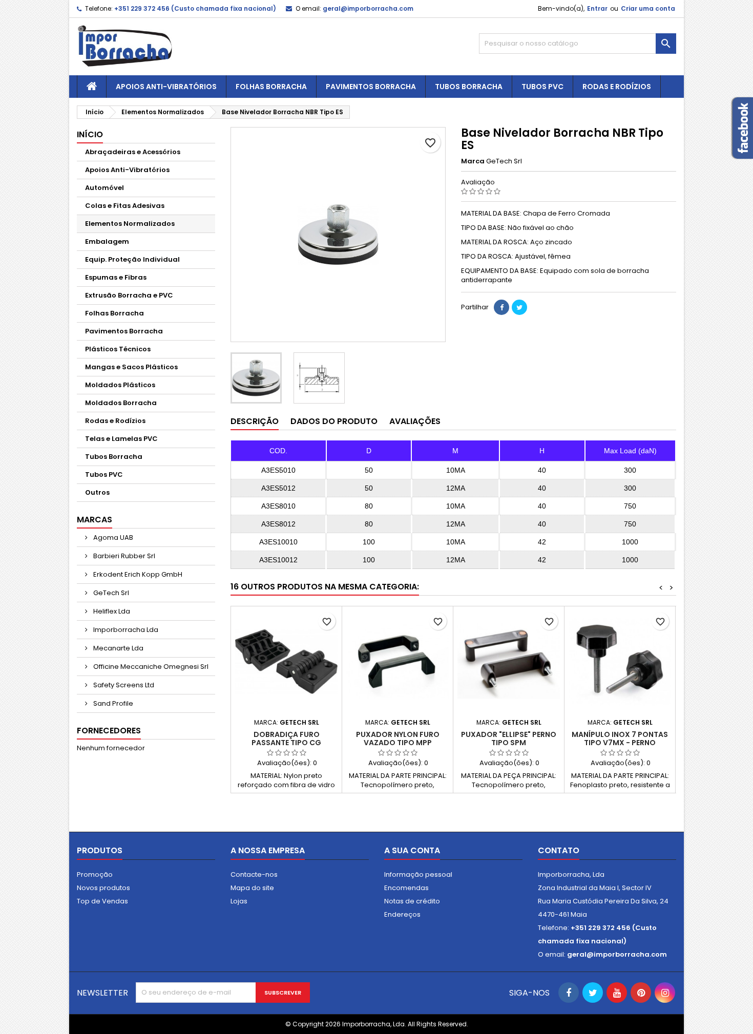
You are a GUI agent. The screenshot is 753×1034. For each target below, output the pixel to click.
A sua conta (412, 850)
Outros (97, 492)
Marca (473, 161)
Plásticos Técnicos (118, 349)
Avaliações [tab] (415, 421)
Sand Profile (112, 703)
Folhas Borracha (271, 86)
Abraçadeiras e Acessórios (132, 152)
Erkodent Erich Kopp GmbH (137, 574)
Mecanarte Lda (117, 648)
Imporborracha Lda (125, 630)
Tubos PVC (542, 86)
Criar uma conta (648, 8)
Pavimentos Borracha (371, 86)
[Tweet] (519, 307)
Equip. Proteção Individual (132, 259)
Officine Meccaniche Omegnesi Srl (150, 666)
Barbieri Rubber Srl (123, 556)
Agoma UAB (112, 537)
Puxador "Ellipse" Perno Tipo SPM (508, 738)
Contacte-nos (254, 874)
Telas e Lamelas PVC (121, 439)
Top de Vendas (102, 901)
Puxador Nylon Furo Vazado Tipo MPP (398, 738)
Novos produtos (103, 888)
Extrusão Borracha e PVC (129, 295)
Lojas (239, 901)
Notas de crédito (412, 901)
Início (90, 134)
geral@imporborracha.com (368, 8)
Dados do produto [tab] (334, 421)
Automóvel (104, 188)
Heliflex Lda (111, 611)
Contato (558, 850)
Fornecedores (109, 730)
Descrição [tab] (255, 421)
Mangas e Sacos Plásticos (131, 367)
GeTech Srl (110, 593)
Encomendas (406, 888)
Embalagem (107, 241)
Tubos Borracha (469, 86)
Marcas (94, 519)
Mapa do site (252, 888)
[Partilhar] (501, 307)
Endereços (402, 914)
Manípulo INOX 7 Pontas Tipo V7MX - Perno (620, 738)
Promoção (95, 874)
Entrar (597, 8)
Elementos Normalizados (130, 223)
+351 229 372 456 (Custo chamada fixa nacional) (195, 8)
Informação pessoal (418, 874)
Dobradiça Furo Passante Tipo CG (286, 738)
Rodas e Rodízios (616, 86)
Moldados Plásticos (120, 385)
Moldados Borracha (121, 403)
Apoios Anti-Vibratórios (166, 86)
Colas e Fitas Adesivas (124, 205)
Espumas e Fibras (116, 277)
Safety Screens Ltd (123, 685)
